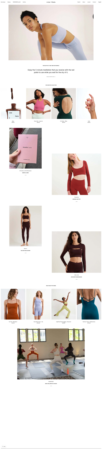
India (89, 121)
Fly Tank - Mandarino (13, 321)
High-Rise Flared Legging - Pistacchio (63, 321)
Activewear (3, 2)
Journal (88, 2)
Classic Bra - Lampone (38, 121)
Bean (13, 121)
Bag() (99, 2)
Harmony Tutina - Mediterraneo (89, 321)
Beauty (9, 2)
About (84, 2)
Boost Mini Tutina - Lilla (38, 321)
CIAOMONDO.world (16, 2)
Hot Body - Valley (63, 121)
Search (79, 2)
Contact (94, 2)
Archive (24, 2)
